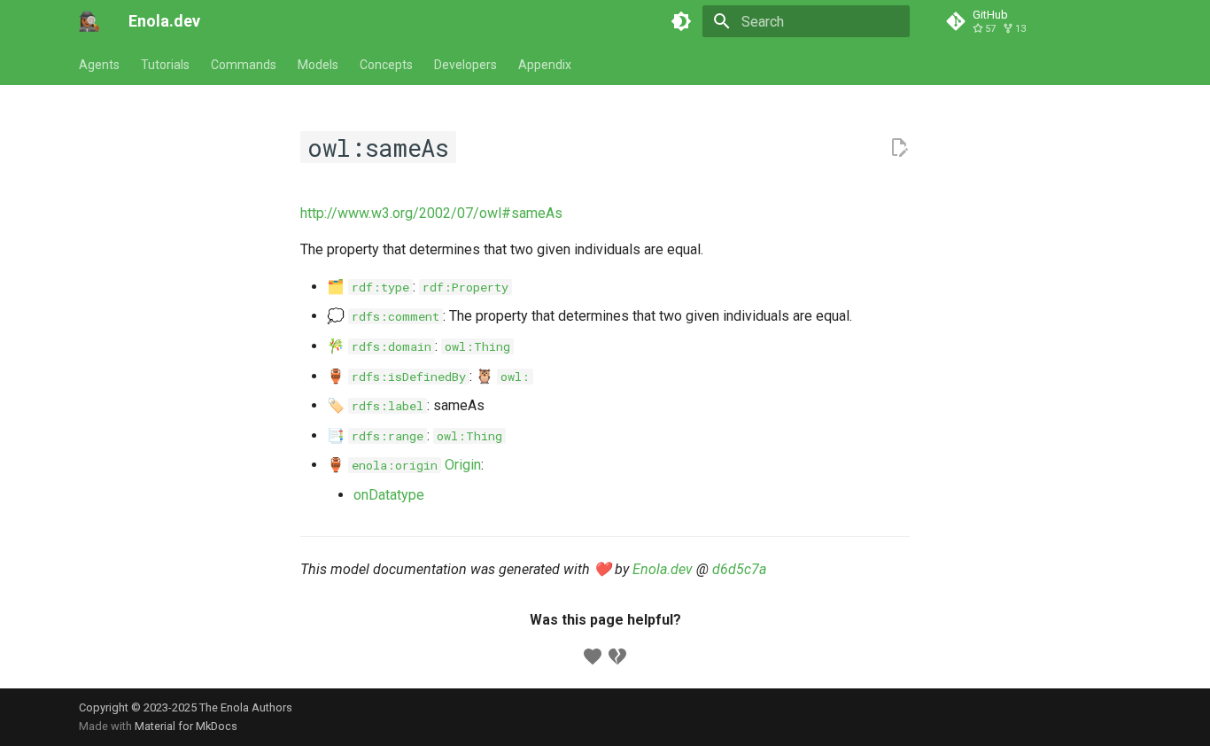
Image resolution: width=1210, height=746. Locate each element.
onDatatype (388, 494)
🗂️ (368, 286)
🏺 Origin (404, 464)
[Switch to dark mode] (681, 21)
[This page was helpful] (592, 656)
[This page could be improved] (617, 656)
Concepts (386, 65)
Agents (99, 65)
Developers (465, 65)
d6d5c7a (739, 569)
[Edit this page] (899, 147)
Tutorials (165, 65)
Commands (243, 65)
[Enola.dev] (89, 21)
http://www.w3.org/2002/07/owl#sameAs (431, 213)
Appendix (544, 65)
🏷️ (375, 405)
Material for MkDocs (186, 726)
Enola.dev (662, 569)
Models (318, 65)
